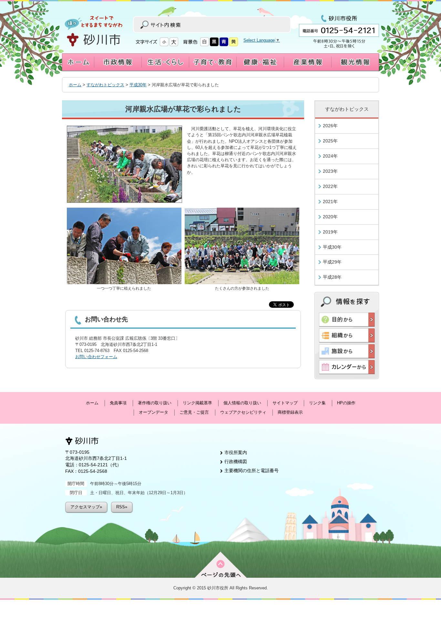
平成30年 (138, 84)
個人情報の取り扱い (242, 402)
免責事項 (118, 402)
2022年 (330, 186)
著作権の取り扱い (154, 402)
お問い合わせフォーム (96, 356)
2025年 (330, 140)
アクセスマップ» (86, 506)
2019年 (330, 231)
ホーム (75, 84)
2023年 (330, 171)
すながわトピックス (105, 84)
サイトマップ (285, 402)
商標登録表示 (290, 412)
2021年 (330, 201)
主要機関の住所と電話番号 (251, 470)
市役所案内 (235, 452)
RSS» (121, 506)
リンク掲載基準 (197, 402)
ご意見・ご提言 (194, 412)
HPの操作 (346, 402)
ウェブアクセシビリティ (243, 412)
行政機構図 (235, 461)
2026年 (330, 125)
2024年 (330, 156)
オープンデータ (153, 412)
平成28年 (332, 277)
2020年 (330, 216)
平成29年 (332, 261)
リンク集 (317, 402)
